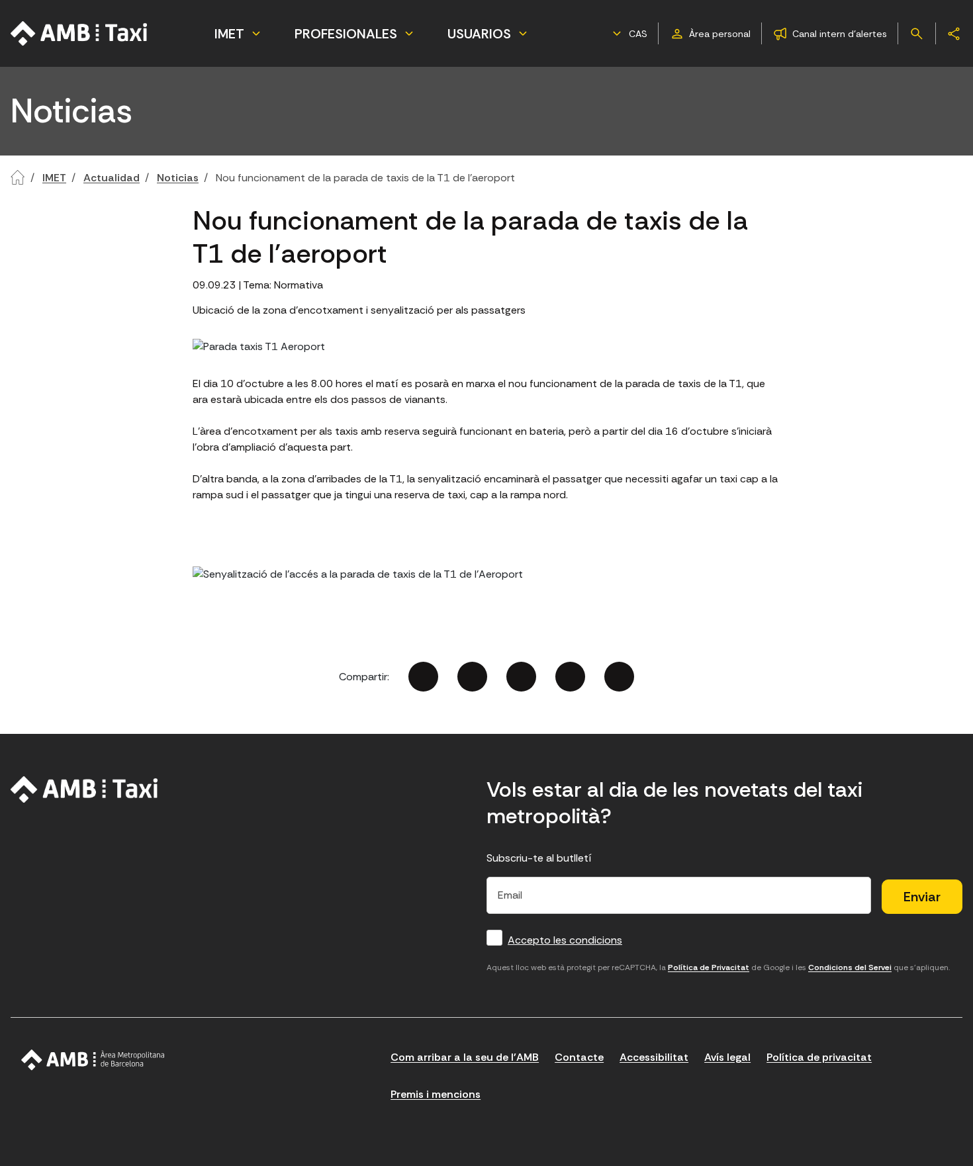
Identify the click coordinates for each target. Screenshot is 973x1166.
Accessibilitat (654, 1057)
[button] (628, 34)
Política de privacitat (819, 1057)
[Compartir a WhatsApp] (619, 677)
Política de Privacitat (708, 967)
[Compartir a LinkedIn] (521, 677)
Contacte (579, 1057)
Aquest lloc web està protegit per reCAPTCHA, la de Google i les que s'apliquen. (718, 967)
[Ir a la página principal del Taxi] (79, 33)
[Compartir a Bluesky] (570, 677)
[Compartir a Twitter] (472, 677)
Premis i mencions (436, 1094)
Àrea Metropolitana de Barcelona (93, 1060)
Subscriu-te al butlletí (539, 858)
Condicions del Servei (850, 967)
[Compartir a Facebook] (423, 677)
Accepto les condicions (565, 940)
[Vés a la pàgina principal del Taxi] (84, 789)
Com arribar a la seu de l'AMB (465, 1057)
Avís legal (727, 1057)
